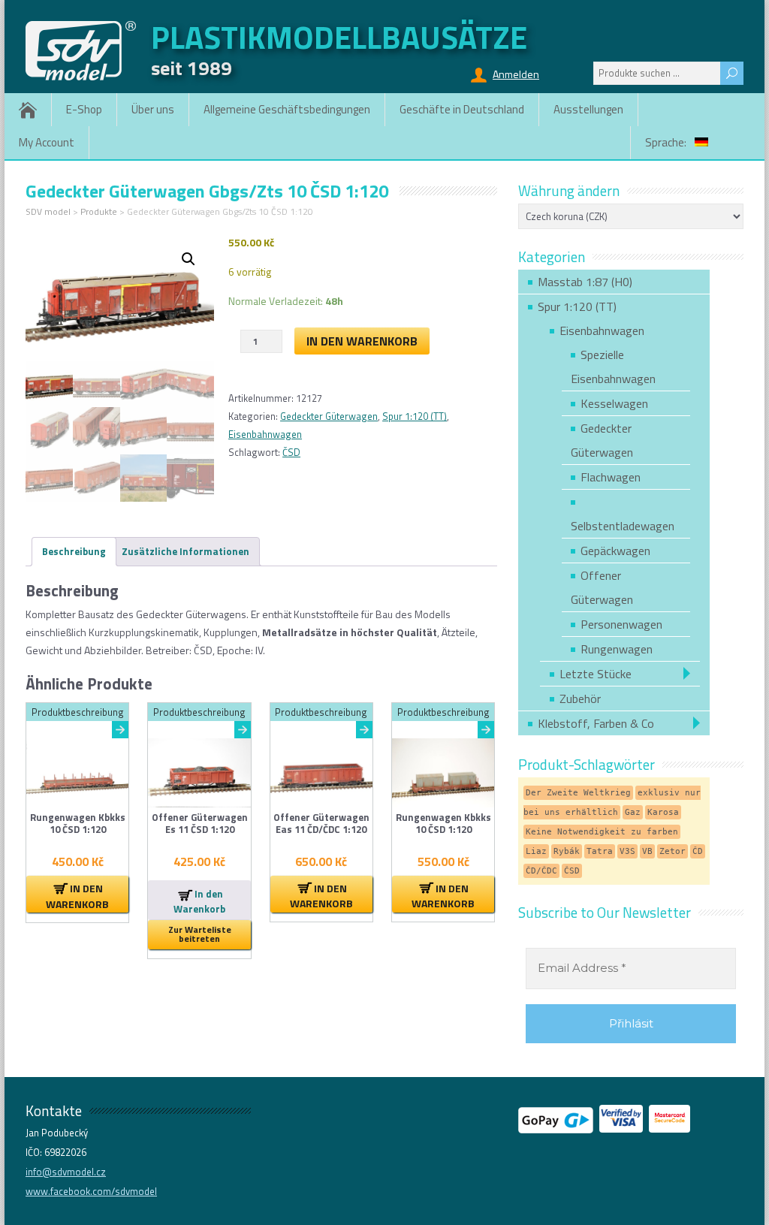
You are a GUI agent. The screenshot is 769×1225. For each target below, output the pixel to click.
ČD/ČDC (541, 871)
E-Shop (84, 109)
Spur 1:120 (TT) (414, 416)
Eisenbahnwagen (265, 434)
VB (647, 851)
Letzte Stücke (595, 674)
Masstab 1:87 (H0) (585, 282)
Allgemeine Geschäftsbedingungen (287, 109)
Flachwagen (611, 477)
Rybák (566, 851)
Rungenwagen (617, 649)
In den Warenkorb (362, 341)
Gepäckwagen (615, 551)
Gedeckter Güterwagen (329, 416)
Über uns (152, 109)
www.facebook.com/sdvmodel (91, 1191)
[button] (188, 259)
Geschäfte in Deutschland (462, 109)
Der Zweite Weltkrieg (578, 793)
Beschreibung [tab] (74, 551)
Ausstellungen (588, 109)
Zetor (672, 851)
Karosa (663, 812)
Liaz (536, 851)
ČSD (291, 452)
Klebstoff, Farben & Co (596, 723)
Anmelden (516, 74)
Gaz (633, 812)
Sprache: (667, 142)
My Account (46, 142)
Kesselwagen (614, 403)
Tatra (600, 851)
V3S (627, 851)
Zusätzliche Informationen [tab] (185, 551)
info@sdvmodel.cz (66, 1171)
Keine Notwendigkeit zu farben (602, 832)
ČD (697, 851)
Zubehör (580, 698)
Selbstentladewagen (622, 526)
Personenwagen (621, 624)
